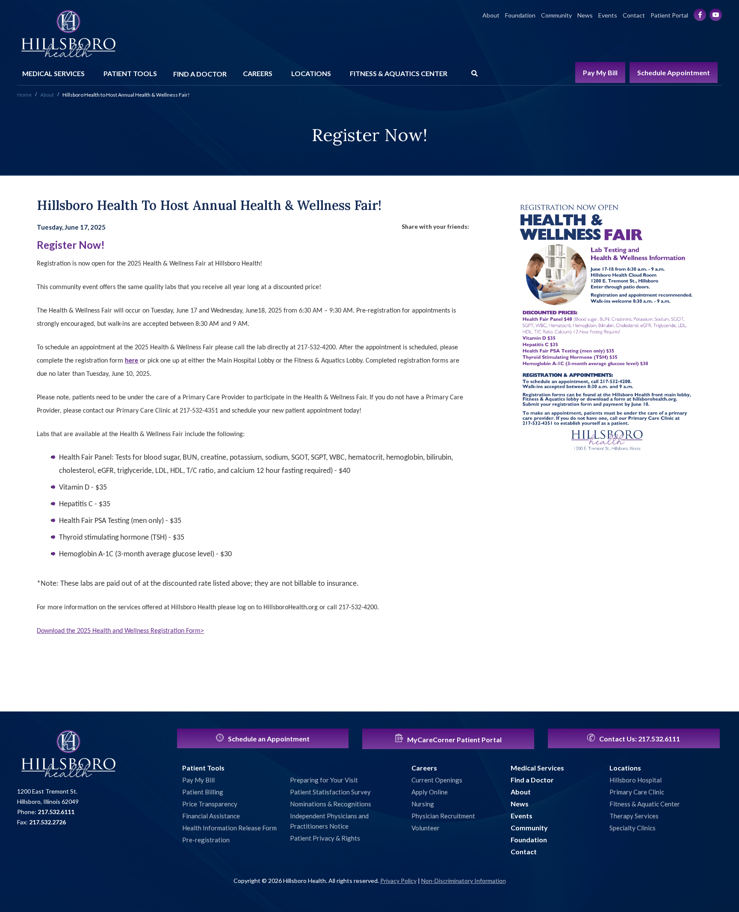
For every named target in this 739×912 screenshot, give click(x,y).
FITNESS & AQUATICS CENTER (398, 73)
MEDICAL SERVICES (53, 73)
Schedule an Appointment (268, 739)
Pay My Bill (600, 72)
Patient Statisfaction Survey (330, 792)
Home (24, 94)
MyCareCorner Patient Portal (454, 739)
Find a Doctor (532, 780)
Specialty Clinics (632, 828)
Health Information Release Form (229, 828)
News (585, 15)
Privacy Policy (398, 880)
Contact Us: (639, 739)
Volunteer (425, 828)
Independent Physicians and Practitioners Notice (329, 821)
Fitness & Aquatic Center (644, 804)
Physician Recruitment (443, 816)
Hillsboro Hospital (635, 780)
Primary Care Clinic (636, 792)
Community (556, 15)
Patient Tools (203, 768)
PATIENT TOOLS (130, 73)
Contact (634, 15)
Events (607, 15)
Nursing (422, 804)
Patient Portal (669, 15)
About (491, 15)
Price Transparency (209, 804)
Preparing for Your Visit (324, 780)
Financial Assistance (211, 816)
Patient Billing (202, 792)
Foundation (520, 15)
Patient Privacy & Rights (325, 838)
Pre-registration (206, 840)
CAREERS (257, 73)
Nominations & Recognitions (330, 804)
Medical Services (537, 768)
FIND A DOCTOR (200, 74)
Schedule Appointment (673, 72)
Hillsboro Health (68, 34)
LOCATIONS (311, 73)
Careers (424, 768)
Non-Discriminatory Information (463, 880)
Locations (625, 768)
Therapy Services (634, 816)
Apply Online (429, 792)
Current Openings (436, 780)
